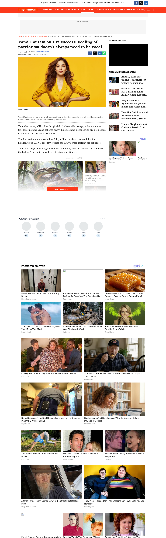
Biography (65, 9)
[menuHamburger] (148, 9)
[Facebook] (136, 3)
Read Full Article (62, 189)
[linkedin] (146, 3)
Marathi (107, 3)
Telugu (83, 3)
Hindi (101, 3)
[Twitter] (141, 3)
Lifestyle (75, 9)
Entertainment (87, 9)
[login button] (145, 9)
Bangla (95, 3)
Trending (99, 9)
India (57, 9)
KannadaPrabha (73, 3)
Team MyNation (42, 52)
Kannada (62, 3)
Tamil (89, 3)
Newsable (53, 3)
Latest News (48, 9)
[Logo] (29, 10)
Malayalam (44, 3)
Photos (140, 9)
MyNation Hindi (117, 3)
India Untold (130, 9)
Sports (108, 9)
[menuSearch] (153, 10)
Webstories (118, 9)
